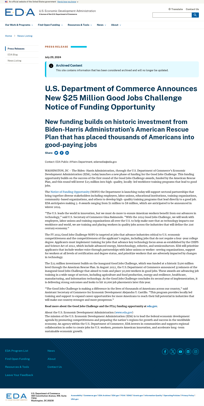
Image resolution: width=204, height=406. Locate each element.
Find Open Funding (17, 358)
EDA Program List (16, 350)
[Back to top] (195, 397)
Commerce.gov (90, 395)
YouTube (180, 352)
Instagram (196, 352)
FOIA (123, 395)
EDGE (129, 395)
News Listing (25, 35)
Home (8, 35)
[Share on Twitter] (56, 153)
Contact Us (192, 9)
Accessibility (76, 395)
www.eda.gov (124, 312)
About (51, 358)
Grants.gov (138, 395)
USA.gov (75, 399)
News (51, 350)
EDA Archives (104, 395)
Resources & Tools (17, 366)
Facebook (165, 352)
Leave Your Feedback (19, 375)
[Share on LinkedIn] (67, 153)
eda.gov (152, 306)
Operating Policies (172, 395)
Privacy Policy (188, 395)
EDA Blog (13, 54)
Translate (177, 9)
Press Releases (16, 48)
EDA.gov (115, 395)
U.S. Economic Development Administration (50, 12)
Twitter (173, 352)
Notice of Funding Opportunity (70, 191)
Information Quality (153, 395)
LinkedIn (188, 352)
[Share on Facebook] (62, 153)
